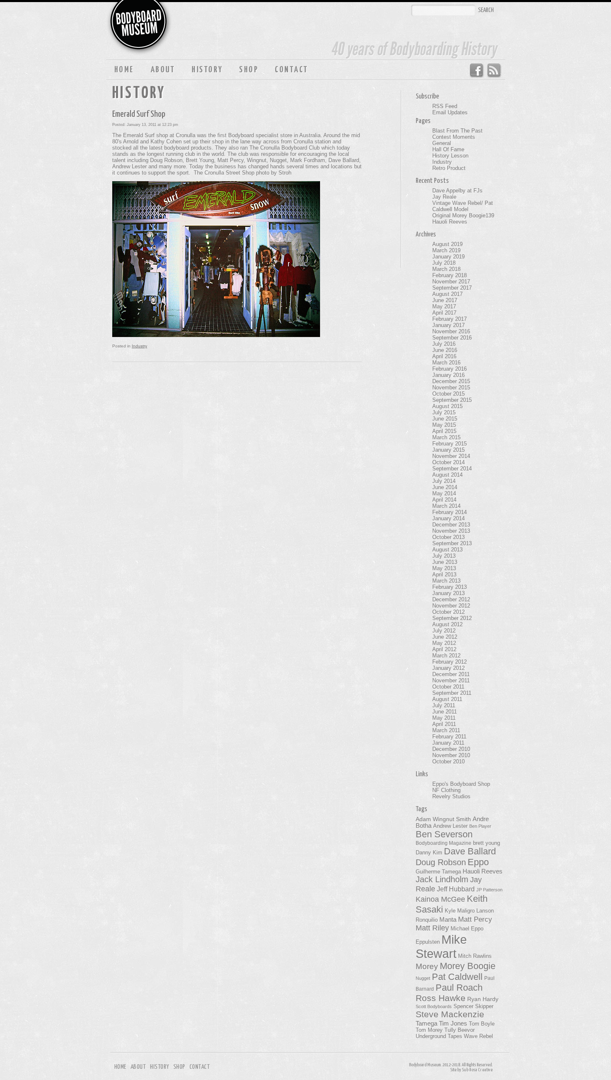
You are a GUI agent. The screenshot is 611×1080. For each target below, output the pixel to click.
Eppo (478, 862)
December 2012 (451, 599)
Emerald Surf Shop (138, 114)
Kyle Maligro (460, 911)
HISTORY (207, 70)
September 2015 (452, 400)
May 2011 (444, 718)
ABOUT (162, 70)
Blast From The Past (457, 131)
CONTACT (291, 70)
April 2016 (444, 356)
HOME (124, 70)
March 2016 (446, 362)
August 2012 (447, 624)
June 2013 (444, 562)
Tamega (426, 1023)
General (441, 143)
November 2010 (451, 755)
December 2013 (451, 525)
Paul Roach (459, 987)
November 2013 (451, 531)
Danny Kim (429, 852)
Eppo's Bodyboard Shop (461, 784)
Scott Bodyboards (434, 1006)
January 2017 (448, 325)
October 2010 (448, 761)
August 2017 (447, 294)
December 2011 (451, 674)
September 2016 (452, 338)
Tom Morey (429, 1030)
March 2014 (446, 506)
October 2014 (448, 462)
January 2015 (448, 450)
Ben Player (480, 826)
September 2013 (452, 543)
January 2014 (448, 518)
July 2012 (444, 630)
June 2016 (444, 350)
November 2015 (451, 387)
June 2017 (444, 300)
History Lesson (450, 156)
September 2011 (451, 693)
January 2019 (448, 256)
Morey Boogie (467, 966)
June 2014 (444, 487)
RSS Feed (494, 70)
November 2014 (451, 456)
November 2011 (451, 680)
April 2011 (444, 724)
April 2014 (444, 500)
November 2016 (451, 331)
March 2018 (446, 269)
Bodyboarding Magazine (443, 843)
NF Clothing (446, 790)
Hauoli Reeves (449, 222)
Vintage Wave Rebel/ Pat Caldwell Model (462, 206)
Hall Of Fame (448, 149)
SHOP (248, 70)
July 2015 (444, 412)
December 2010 (451, 749)
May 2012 (444, 643)
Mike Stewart (441, 946)
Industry (139, 346)
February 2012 (449, 662)
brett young (486, 843)
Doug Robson (441, 862)
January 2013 (448, 593)
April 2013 (444, 574)
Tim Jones (453, 1023)
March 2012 (446, 655)
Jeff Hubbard (456, 889)
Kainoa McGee (440, 899)
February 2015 (449, 443)
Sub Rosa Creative (477, 1070)
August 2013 (447, 549)
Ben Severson (444, 834)
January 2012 (448, 668)
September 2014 (452, 468)
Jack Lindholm (442, 879)
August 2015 (447, 406)
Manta (447, 919)
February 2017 (449, 319)
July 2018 (444, 263)
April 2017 (444, 313)
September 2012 (452, 618)
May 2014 (444, 493)
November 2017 (451, 281)
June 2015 (444, 419)
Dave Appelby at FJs (457, 190)
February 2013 (449, 587)
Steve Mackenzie (450, 1014)
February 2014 (449, 512)
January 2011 (448, 743)
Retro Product (449, 168)
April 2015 (444, 431)
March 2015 (446, 437)
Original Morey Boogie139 (463, 215)
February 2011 (449, 736)
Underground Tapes (439, 1036)
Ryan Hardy (482, 999)
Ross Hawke (441, 998)
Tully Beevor (459, 1030)
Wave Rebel (478, 1036)
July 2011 (443, 705)
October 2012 (448, 612)
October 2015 (448, 394)
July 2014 (444, 481)
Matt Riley (432, 928)
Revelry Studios (451, 796)
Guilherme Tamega (438, 871)
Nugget (423, 978)
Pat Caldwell (457, 977)
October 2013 (448, 537)
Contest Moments (453, 137)
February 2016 (449, 369)
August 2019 (447, 244)
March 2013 (446, 581)
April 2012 (444, 649)
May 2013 (444, 568)
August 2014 (447, 475)
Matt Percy (475, 919)
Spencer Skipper (473, 1006)
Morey (427, 966)
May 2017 (444, 306)
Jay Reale (444, 197)
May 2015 (444, 425)
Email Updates (450, 112)
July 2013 (444, 556)
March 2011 (446, 730)
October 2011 (448, 687)
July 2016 (444, 344)
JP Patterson (489, 889)
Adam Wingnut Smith (443, 819)
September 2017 (452, 288)
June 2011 (444, 712)
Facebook (476, 70)
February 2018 (449, 275)
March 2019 (446, 250)
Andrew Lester (450, 826)
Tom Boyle (482, 1024)
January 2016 (448, 375)
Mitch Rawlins (475, 956)
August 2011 (447, 699)
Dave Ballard (470, 851)
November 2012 (451, 606)
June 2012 (444, 637)
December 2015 (451, 381)
